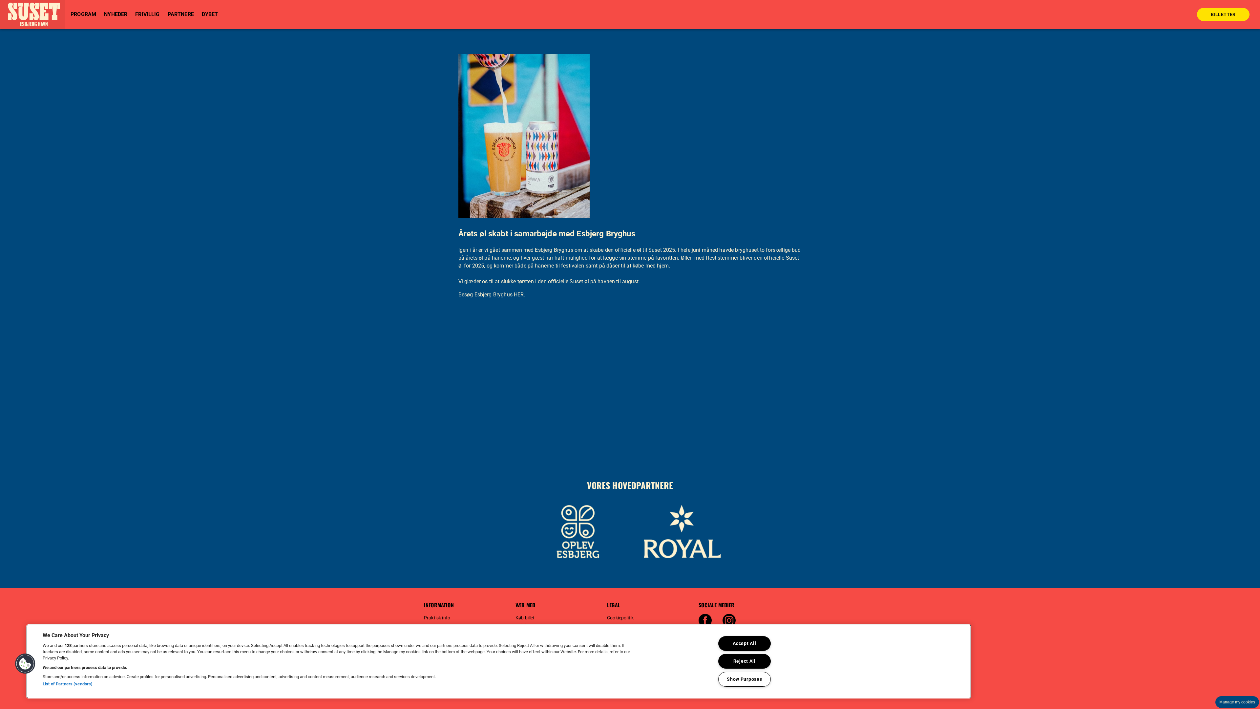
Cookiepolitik (620, 617)
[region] (498, 661)
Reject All (744, 661)
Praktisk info (437, 617)
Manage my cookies (1237, 702)
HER (519, 294)
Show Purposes (744, 679)
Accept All (744, 643)
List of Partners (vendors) (68, 683)
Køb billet (525, 617)
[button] (32, 14)
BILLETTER (1223, 14)
